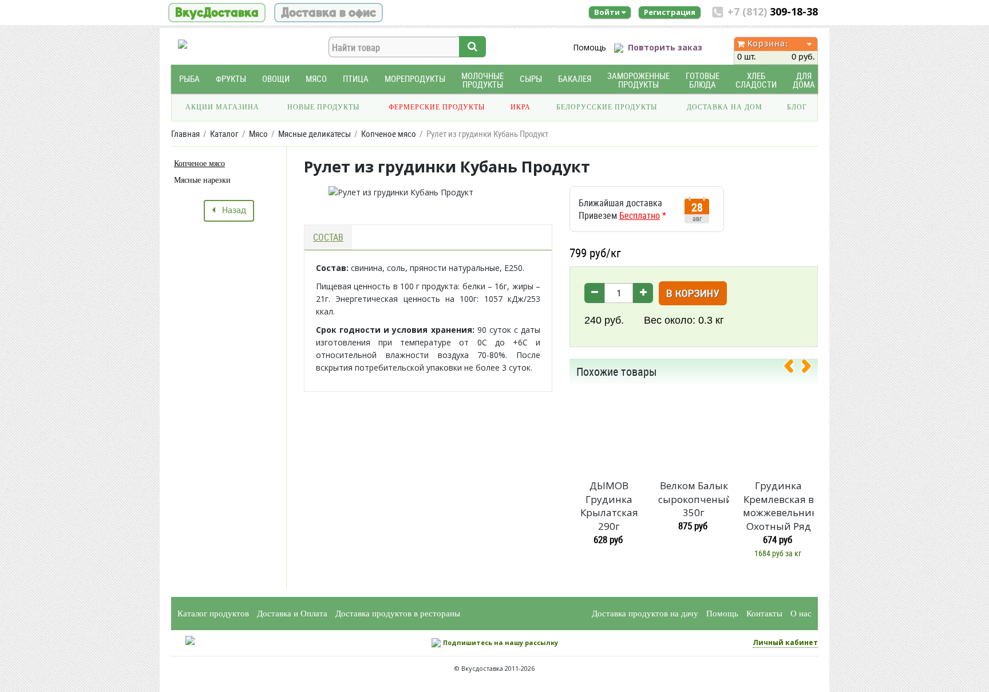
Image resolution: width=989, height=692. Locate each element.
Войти (608, 12)
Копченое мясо (199, 163)
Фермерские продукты (437, 107)
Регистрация (669, 12)
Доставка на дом (724, 107)
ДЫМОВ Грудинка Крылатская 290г (609, 506)
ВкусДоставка (217, 12)
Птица (356, 78)
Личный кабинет (785, 642)
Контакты (764, 613)
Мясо (316, 78)
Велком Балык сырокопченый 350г (693, 499)
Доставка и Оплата (292, 613)
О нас (801, 613)
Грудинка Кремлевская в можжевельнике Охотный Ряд (778, 506)
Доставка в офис (328, 12)
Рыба (189, 78)
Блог (797, 107)
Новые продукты (323, 107)
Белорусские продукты (606, 107)
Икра (521, 107)
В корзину (692, 294)
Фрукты (231, 78)
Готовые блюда (702, 80)
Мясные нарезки (202, 180)
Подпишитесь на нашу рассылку (500, 642)
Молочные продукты (482, 80)
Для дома (804, 80)
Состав (328, 237)
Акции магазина (222, 107)
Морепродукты (415, 78)
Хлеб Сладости (756, 80)
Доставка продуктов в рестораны (397, 613)
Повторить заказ (665, 47)
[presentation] (793, 368)
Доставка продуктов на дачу (645, 613)
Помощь (589, 47)
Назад (230, 211)
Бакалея (574, 78)
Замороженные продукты (638, 80)
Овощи (276, 78)
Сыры (531, 78)
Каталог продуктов (213, 613)
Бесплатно (639, 215)
